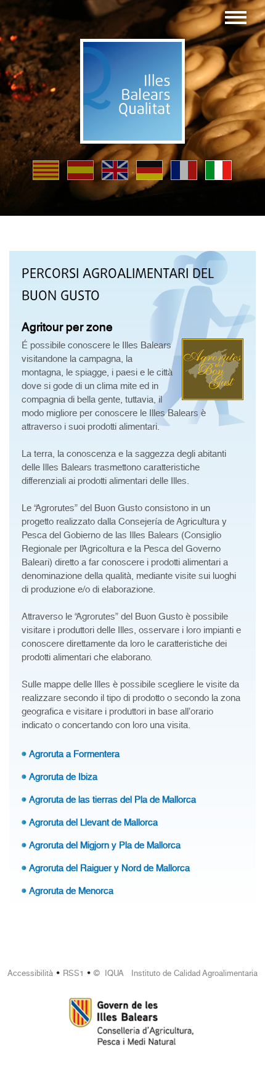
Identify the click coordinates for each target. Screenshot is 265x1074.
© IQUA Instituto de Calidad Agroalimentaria (176, 973)
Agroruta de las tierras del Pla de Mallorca (112, 799)
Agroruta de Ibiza (63, 776)
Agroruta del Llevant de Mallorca (93, 822)
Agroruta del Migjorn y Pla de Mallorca (105, 845)
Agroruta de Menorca (71, 890)
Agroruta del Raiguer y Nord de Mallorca (109, 868)
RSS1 (73, 973)
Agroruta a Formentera (74, 754)
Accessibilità (30, 973)
